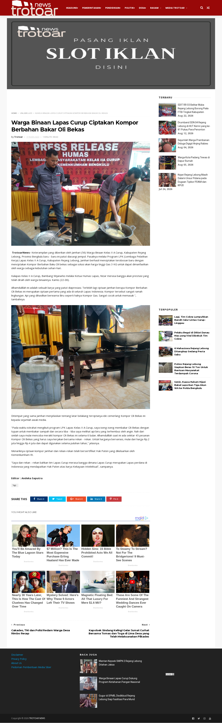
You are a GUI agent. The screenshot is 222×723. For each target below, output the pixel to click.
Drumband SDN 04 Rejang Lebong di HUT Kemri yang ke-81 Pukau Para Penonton (194, 126)
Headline (71, 7)
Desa (142, 7)
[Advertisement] (74, 102)
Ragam (154, 7)
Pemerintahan (91, 7)
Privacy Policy (19, 658)
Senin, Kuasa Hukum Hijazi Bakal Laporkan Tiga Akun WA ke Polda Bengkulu (190, 384)
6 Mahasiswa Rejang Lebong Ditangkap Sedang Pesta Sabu (191, 351)
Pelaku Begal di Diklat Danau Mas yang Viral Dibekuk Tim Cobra (191, 335)
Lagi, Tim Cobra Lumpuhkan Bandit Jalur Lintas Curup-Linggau (191, 319)
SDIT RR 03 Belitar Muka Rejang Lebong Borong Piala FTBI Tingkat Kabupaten (193, 108)
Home (14, 113)
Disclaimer (17, 654)
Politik (129, 7)
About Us (16, 663)
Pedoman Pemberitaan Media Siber (31, 667)
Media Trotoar (175, 7)
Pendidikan (112, 7)
